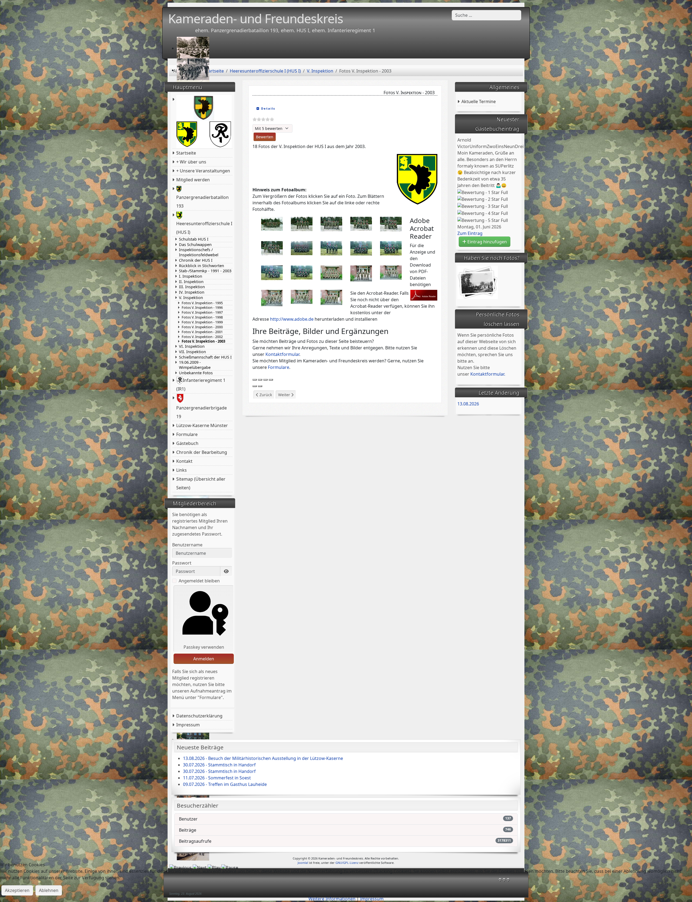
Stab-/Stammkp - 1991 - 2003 (205, 270)
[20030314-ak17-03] (361, 248)
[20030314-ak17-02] (331, 248)
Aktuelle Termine (478, 101)
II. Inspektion (191, 281)
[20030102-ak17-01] (272, 223)
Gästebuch (187, 443)
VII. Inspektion (192, 351)
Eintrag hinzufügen (486, 242)
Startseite (186, 153)
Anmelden (203, 659)
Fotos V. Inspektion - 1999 (202, 322)
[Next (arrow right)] (260, 386)
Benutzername (187, 545)
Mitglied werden (193, 180)
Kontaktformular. (487, 374)
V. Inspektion (191, 297)
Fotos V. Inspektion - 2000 (202, 327)
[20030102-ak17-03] (331, 224)
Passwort (181, 563)
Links (181, 470)
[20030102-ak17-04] (361, 223)
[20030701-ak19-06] (331, 297)
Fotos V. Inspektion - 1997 (202, 312)
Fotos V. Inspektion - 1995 (202, 303)
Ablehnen (48, 890)
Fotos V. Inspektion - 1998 (202, 317)
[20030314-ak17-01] (301, 248)
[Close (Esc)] (254, 380)
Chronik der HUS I (195, 260)
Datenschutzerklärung (199, 716)
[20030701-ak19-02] (361, 273)
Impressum (188, 725)
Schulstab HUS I (193, 239)
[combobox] (486, 15)
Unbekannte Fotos (196, 372)
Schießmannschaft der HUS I (205, 357)
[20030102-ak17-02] (301, 224)
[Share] (260, 380)
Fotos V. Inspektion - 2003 (203, 341)
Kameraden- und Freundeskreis (255, 18)
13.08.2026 (468, 404)
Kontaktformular (282, 354)
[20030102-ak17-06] (272, 248)
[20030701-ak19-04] (271, 297)
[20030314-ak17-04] (391, 248)
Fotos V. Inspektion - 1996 (202, 307)
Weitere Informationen (331, 899)
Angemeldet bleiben (199, 581)
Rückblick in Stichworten (201, 265)
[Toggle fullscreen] (265, 380)
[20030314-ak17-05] (272, 272)
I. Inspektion (190, 276)
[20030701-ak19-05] (301, 296)
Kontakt (184, 461)
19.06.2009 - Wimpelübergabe (195, 365)
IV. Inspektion (191, 292)
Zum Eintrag (470, 233)
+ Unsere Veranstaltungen (203, 171)
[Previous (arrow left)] (254, 386)
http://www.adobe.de (292, 319)
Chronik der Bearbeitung (201, 452)
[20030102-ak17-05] (391, 224)
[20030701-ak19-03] (391, 272)
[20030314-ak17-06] (301, 272)
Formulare (187, 434)
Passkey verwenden (204, 647)
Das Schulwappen (195, 244)
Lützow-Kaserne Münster (202, 425)
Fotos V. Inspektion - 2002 (202, 336)
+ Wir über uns (191, 162)
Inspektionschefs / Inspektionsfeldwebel (198, 252)
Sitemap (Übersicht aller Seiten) (200, 483)
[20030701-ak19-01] (331, 272)
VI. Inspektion (192, 346)
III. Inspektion (192, 286)
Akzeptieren (17, 890)
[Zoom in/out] (271, 380)
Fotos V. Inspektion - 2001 (202, 332)
